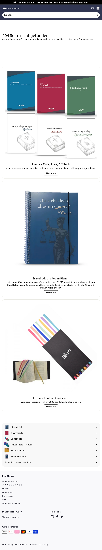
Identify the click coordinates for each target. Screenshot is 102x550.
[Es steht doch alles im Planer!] (51, 228)
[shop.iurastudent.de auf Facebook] (57, 516)
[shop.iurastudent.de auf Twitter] (62, 516)
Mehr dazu (51, 173)
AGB (4, 499)
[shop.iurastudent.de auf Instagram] (52, 516)
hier (62, 39)
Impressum (7, 492)
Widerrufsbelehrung (11, 503)
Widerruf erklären (10, 481)
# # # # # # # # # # (12, 485)
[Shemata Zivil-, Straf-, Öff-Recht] (51, 114)
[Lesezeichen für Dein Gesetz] (51, 348)
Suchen (5, 488)
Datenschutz (8, 496)
